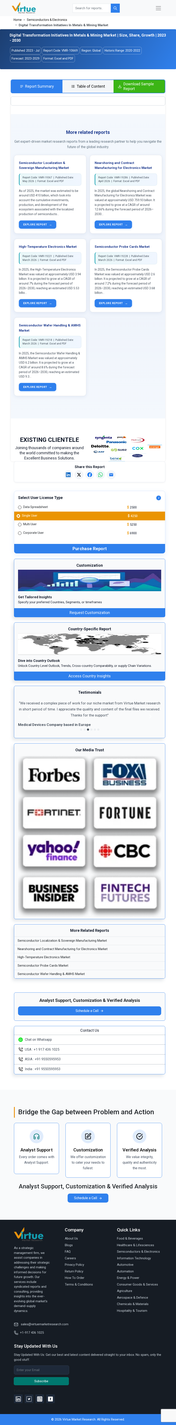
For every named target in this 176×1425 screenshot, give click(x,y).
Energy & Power (128, 1278)
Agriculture (124, 1291)
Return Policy (74, 1271)
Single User (29, 515)
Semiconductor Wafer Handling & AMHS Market (51, 974)
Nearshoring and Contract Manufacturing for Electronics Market (63, 949)
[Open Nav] (158, 8)
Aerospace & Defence (132, 1297)
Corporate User (33, 532)
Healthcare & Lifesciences (135, 1245)
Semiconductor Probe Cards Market (122, 247)
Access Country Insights (89, 676)
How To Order (74, 1278)
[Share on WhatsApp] (100, 474)
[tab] (36, 86)
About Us (71, 1238)
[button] (28, 716)
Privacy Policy (74, 1265)
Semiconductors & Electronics (47, 19)
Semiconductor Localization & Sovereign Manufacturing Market (62, 941)
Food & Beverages (130, 1238)
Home (18, 19)
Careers (70, 1258)
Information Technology (134, 1258)
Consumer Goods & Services (137, 1284)
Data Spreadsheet (35, 507)
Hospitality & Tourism (132, 1311)
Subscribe (41, 1381)
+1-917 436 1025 (32, 1333)
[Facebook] (50, 1398)
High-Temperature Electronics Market (48, 247)
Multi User (30, 524)
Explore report (37, 224)
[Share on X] (79, 474)
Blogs (69, 1245)
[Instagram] (39, 1398)
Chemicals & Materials (133, 1304)
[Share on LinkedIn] (68, 474)
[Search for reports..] (115, 8)
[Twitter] (29, 1398)
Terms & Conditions (79, 1284)
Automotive (125, 1265)
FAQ (68, 1252)
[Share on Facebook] (89, 474)
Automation (125, 1271)
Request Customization (90, 612)
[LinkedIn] (18, 1398)
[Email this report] (111, 474)
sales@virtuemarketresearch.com (44, 1324)
